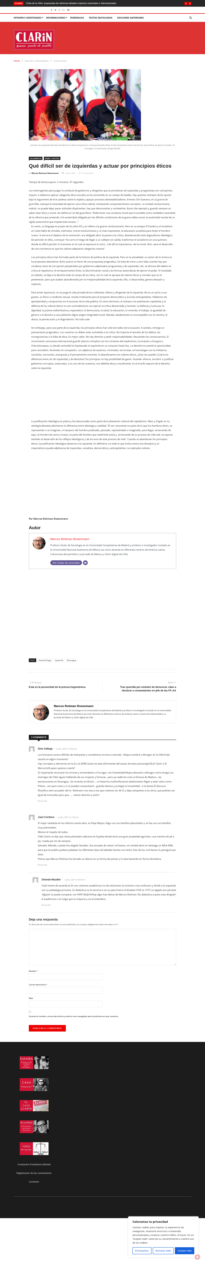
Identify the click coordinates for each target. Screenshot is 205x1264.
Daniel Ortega (45, 660)
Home (17, 60)
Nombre (33, 971)
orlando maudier (51, 879)
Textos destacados (100, 17)
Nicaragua (71, 660)
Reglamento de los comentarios (34, 1173)
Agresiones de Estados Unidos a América (47, 3)
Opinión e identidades (27, 17)
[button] (186, 3)
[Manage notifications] (197, 1257)
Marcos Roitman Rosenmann (45, 173)
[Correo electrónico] (85, 562)
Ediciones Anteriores (130, 17)
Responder (42, 801)
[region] (163, 1237)
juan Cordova (46, 817)
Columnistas (60, 60)
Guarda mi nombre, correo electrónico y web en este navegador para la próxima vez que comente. (74, 1016)
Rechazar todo (163, 1250)
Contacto (34, 1181)
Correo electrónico (38, 984)
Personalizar (142, 1250)
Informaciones (55, 17)
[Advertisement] (102, 396)
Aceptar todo (185, 1250)
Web (31, 998)
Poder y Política (52, 158)
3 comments (88, 173)
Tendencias (77, 17)
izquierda (59, 660)
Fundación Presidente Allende (34, 1164)
